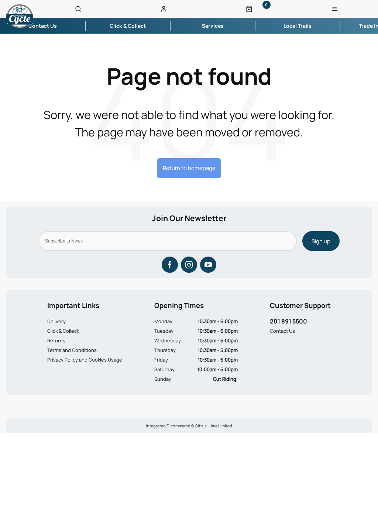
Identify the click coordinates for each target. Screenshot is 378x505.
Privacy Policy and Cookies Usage (84, 359)
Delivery (56, 321)
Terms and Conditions (72, 350)
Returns (56, 340)
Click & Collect (63, 331)
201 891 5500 (288, 321)
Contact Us (282, 331)
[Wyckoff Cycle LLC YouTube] (208, 265)
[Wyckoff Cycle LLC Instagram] (189, 265)
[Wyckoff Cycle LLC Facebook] (170, 265)
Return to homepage (189, 168)
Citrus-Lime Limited (213, 425)
